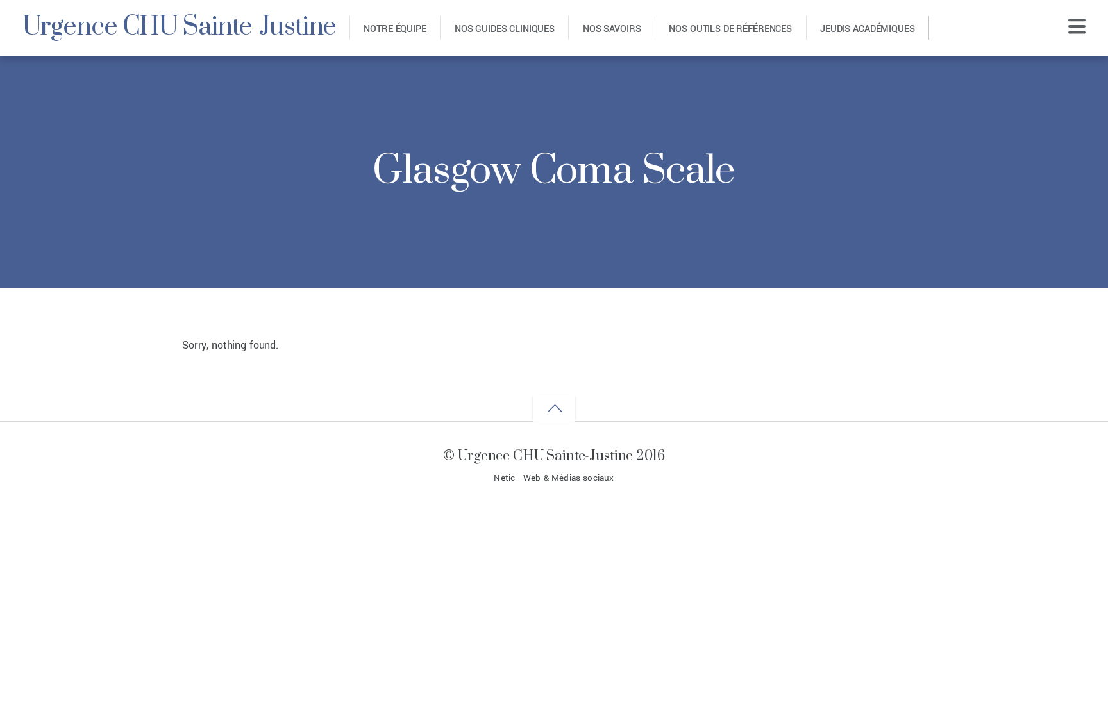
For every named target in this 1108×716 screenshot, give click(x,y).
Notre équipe (395, 29)
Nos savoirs (612, 29)
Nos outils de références (730, 29)
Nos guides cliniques (505, 29)
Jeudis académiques (867, 29)
